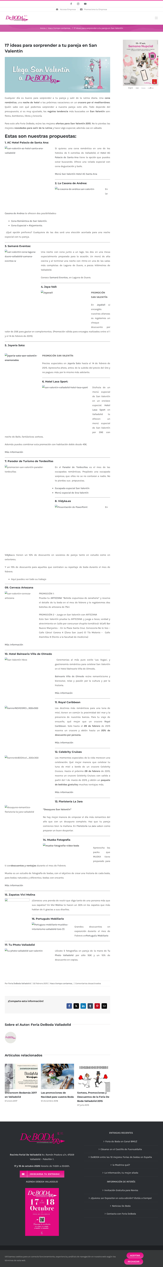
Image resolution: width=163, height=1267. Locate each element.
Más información (14, 644)
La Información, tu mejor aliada (121, 1172)
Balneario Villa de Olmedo (69, 676)
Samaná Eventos (59, 277)
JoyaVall (101, 304)
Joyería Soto (74, 363)
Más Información (14, 452)
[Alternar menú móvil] (156, 18)
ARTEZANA (56, 598)
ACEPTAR (135, 1255)
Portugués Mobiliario (97, 935)
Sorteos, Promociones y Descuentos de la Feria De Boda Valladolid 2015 (93, 1097)
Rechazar (133, 1261)
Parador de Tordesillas (75, 467)
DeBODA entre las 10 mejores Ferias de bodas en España (121, 1157)
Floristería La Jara (86, 826)
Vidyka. (8, 554)
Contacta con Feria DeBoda (121, 1213)
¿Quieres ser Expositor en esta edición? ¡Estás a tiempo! (121, 1198)
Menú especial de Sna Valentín (72, 492)
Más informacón (64, 692)
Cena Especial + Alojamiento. (27, 225)
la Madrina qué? (121, 1164)
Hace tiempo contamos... (61, 983)
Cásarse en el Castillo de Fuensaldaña (121, 1149)
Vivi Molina (57, 905)
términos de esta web (15, 1260)
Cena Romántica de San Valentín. (29, 221)
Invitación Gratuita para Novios (121, 1190)
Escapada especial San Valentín (72, 488)
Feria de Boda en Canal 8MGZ (121, 1141)
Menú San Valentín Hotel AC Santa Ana (76, 173)
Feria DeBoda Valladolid (19, 983)
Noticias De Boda (121, 1205)
